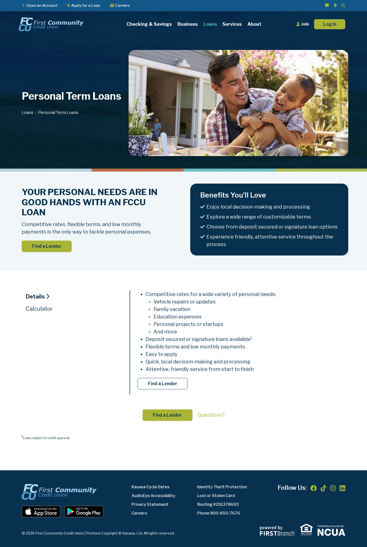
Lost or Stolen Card (216, 495)
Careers (122, 5)
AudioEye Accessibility (153, 495)
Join (305, 24)
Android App (83, 511)
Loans (27, 112)
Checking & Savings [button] (149, 24)
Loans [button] (210, 24)
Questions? (211, 415)
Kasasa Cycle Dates (151, 487)
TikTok (323, 488)
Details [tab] (35, 296)
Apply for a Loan (85, 5)
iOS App (41, 511)
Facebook (313, 488)
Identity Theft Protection (222, 487)
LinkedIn (342, 488)
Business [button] (188, 24)
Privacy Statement (150, 504)
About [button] (254, 24)
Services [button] (232, 24)
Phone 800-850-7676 (218, 513)
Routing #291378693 (218, 504)
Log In (329, 24)
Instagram (333, 488)
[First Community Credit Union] (51, 24)
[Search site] (343, 5)
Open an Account (42, 5)
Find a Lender (46, 246)
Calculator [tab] (39, 308)
